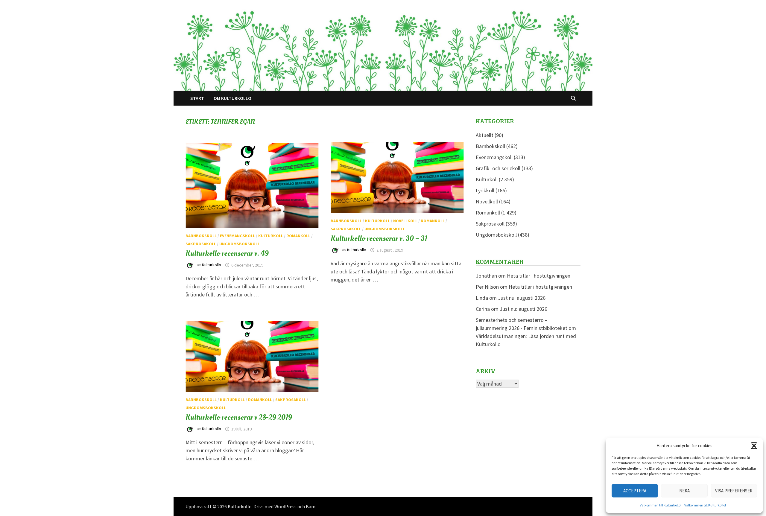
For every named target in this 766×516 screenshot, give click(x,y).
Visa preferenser (734, 491)
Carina (483, 308)
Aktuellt (484, 135)
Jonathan (486, 275)
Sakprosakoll (201, 243)
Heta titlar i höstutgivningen (538, 275)
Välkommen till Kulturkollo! (660, 505)
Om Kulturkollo (232, 98)
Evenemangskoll (237, 235)
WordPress (285, 506)
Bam (310, 506)
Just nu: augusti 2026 (521, 297)
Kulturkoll (270, 235)
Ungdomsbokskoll (239, 243)
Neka (684, 491)
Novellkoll (405, 220)
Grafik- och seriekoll (498, 168)
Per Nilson (487, 286)
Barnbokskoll (201, 235)
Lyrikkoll (485, 190)
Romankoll (298, 235)
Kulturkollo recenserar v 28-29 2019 (239, 417)
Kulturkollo (211, 265)
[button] (754, 446)
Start (197, 98)
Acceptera (634, 491)
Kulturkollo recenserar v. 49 (227, 253)
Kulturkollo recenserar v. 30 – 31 (379, 238)
